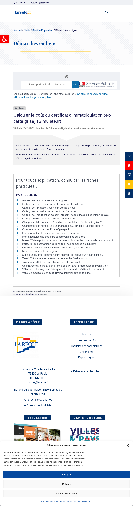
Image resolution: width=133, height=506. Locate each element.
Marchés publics (86, 340)
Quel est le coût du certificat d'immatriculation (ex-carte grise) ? (57, 247)
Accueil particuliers (25, 93)
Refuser (66, 483)
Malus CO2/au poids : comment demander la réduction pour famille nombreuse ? (67, 240)
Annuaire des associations (86, 345)
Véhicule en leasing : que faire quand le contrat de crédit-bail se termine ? (63, 269)
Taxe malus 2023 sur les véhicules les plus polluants (51, 262)
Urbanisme (87, 351)
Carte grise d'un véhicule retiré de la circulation (48, 218)
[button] (4, 39)
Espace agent (86, 357)
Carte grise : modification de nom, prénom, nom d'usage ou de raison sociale (65, 214)
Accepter (66, 474)
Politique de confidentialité (52, 501)
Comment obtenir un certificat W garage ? (45, 229)
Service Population (42, 30)
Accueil (17, 30)
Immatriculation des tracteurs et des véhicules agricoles (53, 236)
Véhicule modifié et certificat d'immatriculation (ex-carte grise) (56, 272)
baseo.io (44, 294)
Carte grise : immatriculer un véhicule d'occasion (49, 211)
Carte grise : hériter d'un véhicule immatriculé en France (53, 204)
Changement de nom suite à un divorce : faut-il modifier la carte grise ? (62, 222)
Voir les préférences (66, 493)
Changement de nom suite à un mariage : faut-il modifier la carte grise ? (62, 225)
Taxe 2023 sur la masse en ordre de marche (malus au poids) (57, 258)
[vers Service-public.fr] (95, 85)
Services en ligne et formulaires (57, 93)
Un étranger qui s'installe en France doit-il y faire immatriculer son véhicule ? (65, 265)
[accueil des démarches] (66, 76)
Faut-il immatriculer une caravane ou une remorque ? (52, 233)
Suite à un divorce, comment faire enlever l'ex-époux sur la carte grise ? (62, 254)
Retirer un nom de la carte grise (40, 251)
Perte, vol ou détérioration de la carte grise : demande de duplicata (59, 243)
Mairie (27, 30)
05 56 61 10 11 (38, 378)
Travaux (86, 334)
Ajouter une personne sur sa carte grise (44, 200)
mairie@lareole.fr (38, 382)
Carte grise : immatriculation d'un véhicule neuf (48, 207)
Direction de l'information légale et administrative (38, 291)
